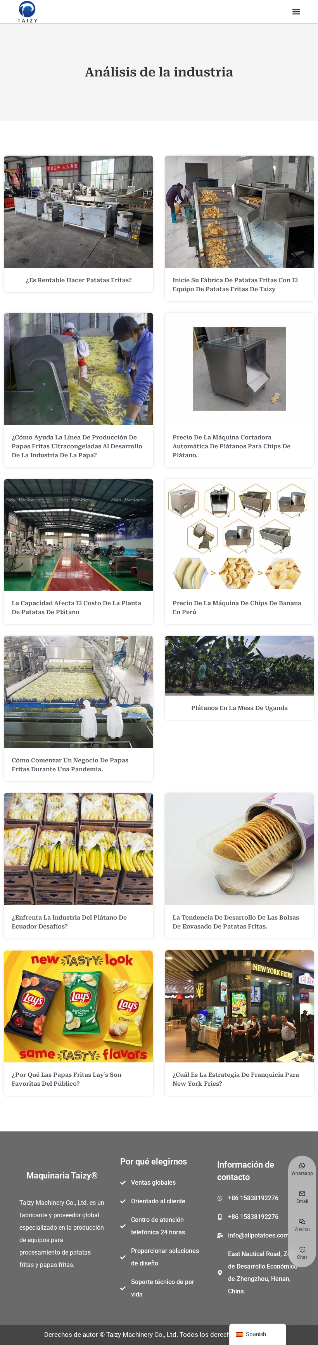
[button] (296, 11)
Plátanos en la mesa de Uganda (239, 708)
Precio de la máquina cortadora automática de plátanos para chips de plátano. (231, 446)
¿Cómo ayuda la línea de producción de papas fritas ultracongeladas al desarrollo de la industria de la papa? (77, 446)
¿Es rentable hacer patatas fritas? (79, 280)
